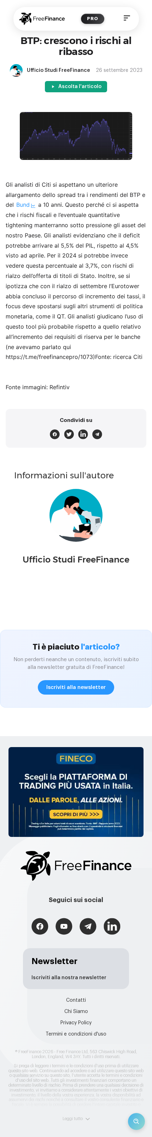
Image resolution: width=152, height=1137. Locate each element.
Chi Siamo (76, 1011)
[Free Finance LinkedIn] (112, 927)
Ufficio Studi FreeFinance (76, 559)
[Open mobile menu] (127, 18)
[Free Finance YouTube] (63, 927)
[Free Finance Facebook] (39, 927)
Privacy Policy (76, 1022)
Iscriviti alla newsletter (76, 687)
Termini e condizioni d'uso (76, 1034)
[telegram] (97, 434)
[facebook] (55, 434)
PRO (92, 18)
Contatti (76, 1000)
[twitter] (69, 434)
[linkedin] (83, 434)
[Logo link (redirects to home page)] (42, 19)
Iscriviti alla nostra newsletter (68, 977)
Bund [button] (23, 204)
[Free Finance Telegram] (88, 927)
